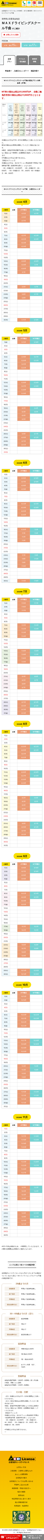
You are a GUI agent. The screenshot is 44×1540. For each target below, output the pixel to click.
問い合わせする (34, 1537)
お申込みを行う (12, 1537)
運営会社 (21, 1495)
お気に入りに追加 (12, 35)
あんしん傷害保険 (21, 1474)
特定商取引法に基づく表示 (21, 1499)
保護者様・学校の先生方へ (21, 1488)
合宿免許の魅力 (21, 1478)
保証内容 (34, 71)
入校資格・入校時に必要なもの (21, 1471)
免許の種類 (21, 1492)
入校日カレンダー (20, 71)
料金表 (7, 71)
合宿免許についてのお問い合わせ (21, 1481)
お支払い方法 (21, 1467)
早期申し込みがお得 (21, 1485)
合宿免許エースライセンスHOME (12, 11)
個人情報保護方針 (21, 1502)
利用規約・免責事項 (21, 1506)
